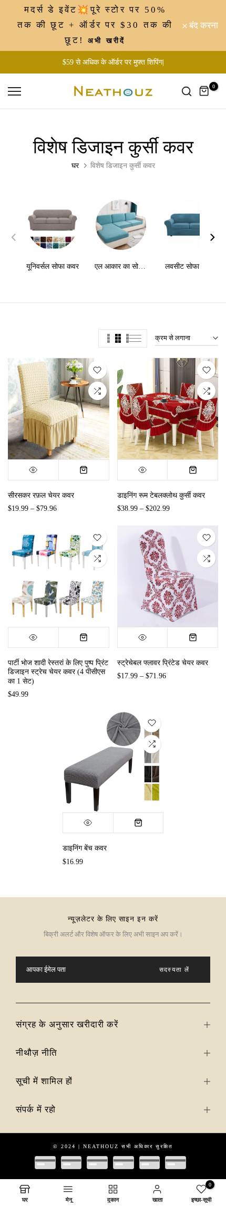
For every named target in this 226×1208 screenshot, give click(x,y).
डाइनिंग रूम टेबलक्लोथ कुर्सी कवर (161, 495)
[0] (204, 91)
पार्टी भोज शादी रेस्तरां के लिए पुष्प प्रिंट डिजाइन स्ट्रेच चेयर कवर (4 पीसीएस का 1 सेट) (58, 672)
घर (75, 166)
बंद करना (202, 25)
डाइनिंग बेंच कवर (85, 848)
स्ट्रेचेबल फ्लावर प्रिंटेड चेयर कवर (162, 663)
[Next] (207, 237)
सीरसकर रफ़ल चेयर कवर (41, 495)
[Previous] (18, 237)
